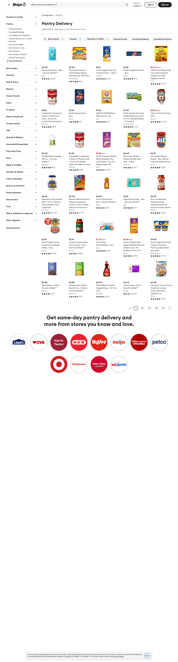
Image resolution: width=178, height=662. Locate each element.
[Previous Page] (130, 308)
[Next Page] (170, 308)
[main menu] (8, 4)
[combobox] (76, 4)
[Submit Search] (127, 4)
